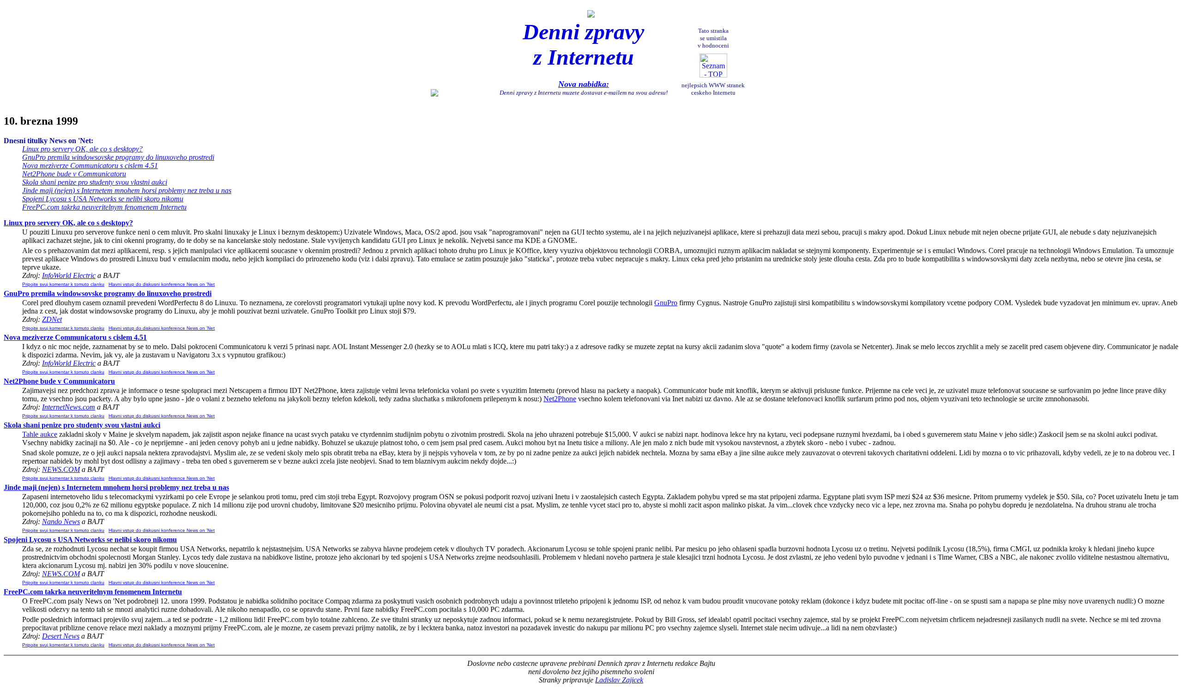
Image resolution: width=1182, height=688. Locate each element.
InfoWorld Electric (69, 275)
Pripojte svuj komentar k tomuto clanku (63, 284)
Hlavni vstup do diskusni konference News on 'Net (162, 284)
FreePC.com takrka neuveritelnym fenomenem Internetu (104, 207)
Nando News (61, 521)
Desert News (60, 636)
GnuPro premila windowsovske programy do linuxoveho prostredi (118, 157)
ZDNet (52, 319)
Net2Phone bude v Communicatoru (74, 174)
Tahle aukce (39, 434)
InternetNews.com (68, 407)
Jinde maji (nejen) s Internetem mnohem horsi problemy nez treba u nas (126, 190)
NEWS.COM (61, 469)
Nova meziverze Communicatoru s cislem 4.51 (90, 165)
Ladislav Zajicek (619, 680)
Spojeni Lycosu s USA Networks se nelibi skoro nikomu (102, 199)
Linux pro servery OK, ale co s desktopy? (82, 149)
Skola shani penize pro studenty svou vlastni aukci (94, 182)
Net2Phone (559, 399)
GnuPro (665, 303)
